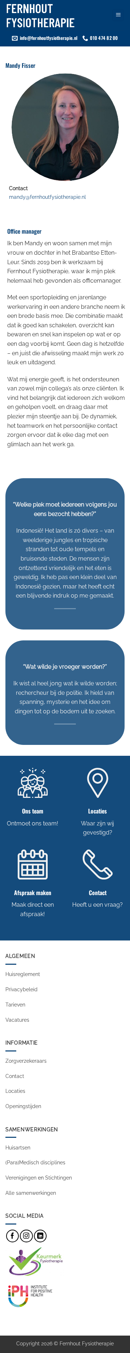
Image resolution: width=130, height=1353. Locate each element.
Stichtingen (58, 1177)
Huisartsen (17, 1147)
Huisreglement (22, 974)
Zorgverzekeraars (26, 1061)
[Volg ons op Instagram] (26, 1236)
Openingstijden (24, 1106)
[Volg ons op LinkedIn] (40, 1236)
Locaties (15, 1091)
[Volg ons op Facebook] (12, 1236)
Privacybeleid (21, 989)
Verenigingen (20, 1177)
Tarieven (15, 1004)
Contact (14, 1076)
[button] (118, 15)
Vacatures (18, 1020)
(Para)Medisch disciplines (35, 1162)
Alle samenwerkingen (30, 1193)
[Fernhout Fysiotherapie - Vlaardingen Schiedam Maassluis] (52, 15)
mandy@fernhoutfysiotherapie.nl (47, 197)
